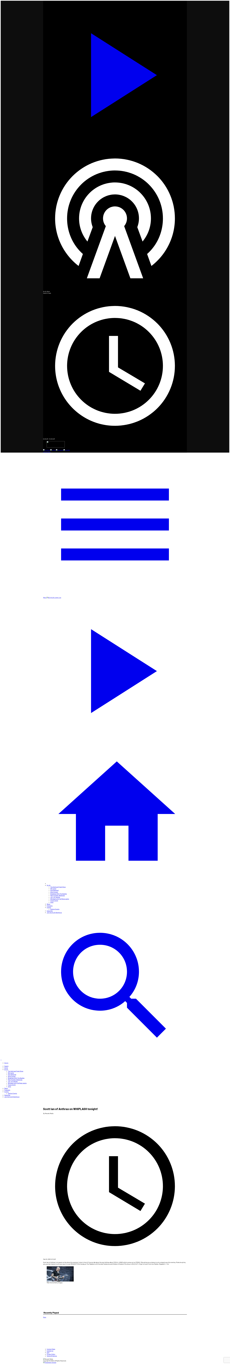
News (48, 904)
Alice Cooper (54, 892)
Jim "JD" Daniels (55, 897)
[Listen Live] (115, 73)
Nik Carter (53, 888)
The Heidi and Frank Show (58, 887)
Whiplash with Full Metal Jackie (59, 899)
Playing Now (47, 452)
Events (49, 907)
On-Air (48, 885)
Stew (51, 902)
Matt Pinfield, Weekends (57, 895)
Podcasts (50, 906)
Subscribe (50, 911)
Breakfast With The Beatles (58, 894)
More (44, 1317)
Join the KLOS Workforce (54, 912)
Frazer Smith (54, 900)
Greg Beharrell (54, 890)
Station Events (54, 909)
